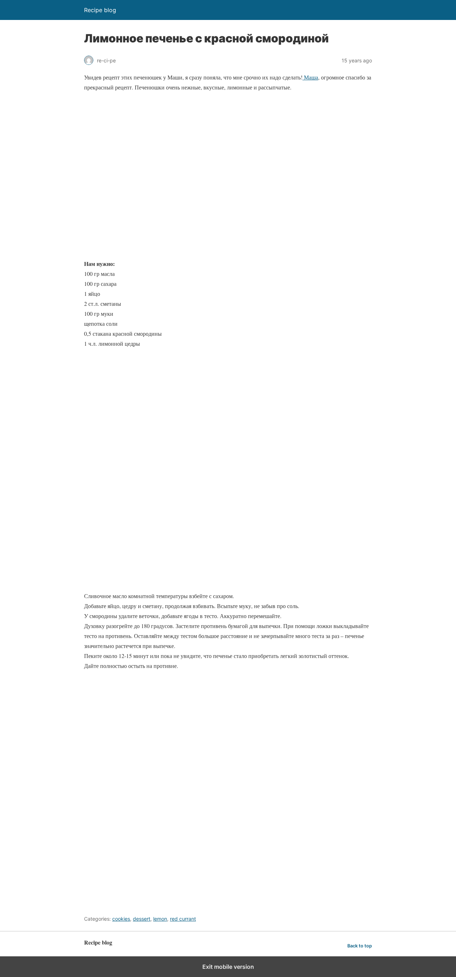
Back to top (359, 945)
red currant (183, 919)
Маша (310, 77)
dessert (141, 919)
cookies (121, 919)
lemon (160, 919)
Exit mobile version (228, 966)
